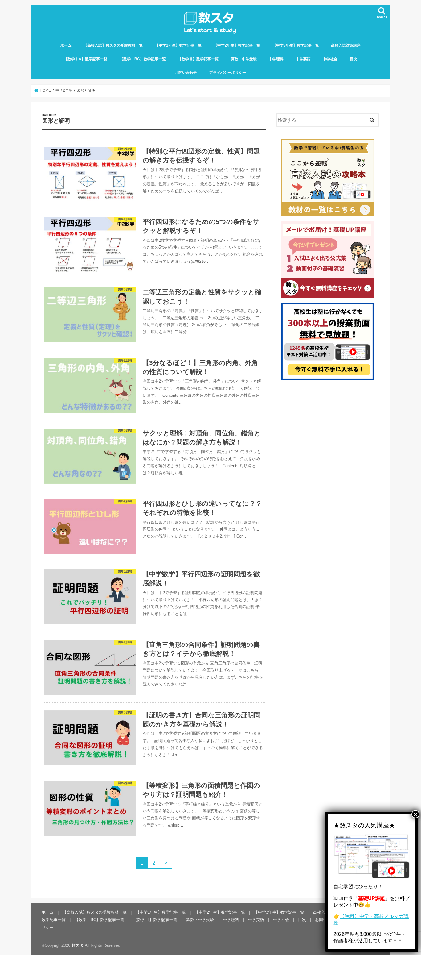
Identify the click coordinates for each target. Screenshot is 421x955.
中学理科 (276, 59)
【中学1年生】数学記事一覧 (178, 45)
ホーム (66, 45)
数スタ (78, 945)
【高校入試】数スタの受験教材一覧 (113, 45)
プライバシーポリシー (227, 72)
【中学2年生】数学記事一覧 (237, 45)
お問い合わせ (186, 72)
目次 (353, 59)
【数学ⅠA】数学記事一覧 (85, 59)
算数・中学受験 (244, 59)
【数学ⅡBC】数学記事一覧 (143, 59)
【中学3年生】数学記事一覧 (295, 45)
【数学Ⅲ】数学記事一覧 (198, 59)
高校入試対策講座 (346, 45)
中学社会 (330, 59)
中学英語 (303, 59)
